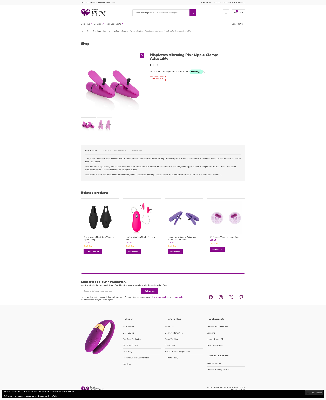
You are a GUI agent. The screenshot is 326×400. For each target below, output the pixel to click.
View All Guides (214, 363)
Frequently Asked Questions (177, 351)
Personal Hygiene (214, 345)
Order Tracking (171, 339)
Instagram (204, 2)
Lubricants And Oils (215, 339)
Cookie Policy (52, 396)
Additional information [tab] (114, 150)
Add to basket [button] (92, 252)
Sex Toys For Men (131, 345)
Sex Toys (85, 23)
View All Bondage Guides (218, 369)
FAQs (225, 2)
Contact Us (170, 345)
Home (83, 31)
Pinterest (210, 2)
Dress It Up (237, 23)
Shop (89, 31)
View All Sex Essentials (217, 326)
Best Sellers (128, 333)
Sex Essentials (113, 23)
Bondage (98, 23)
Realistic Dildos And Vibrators (136, 357)
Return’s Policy (171, 357)
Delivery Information (174, 333)
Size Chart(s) (234, 2)
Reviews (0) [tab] (137, 150)
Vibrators (124, 31)
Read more (133, 252)
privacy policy (178, 297)
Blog (243, 2)
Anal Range (128, 351)
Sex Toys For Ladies (111, 31)
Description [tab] (91, 150)
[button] (142, 55)
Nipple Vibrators (136, 31)
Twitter (207, 2)
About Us (217, 2)
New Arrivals (128, 326)
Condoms (211, 333)
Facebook (201, 2)
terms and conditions (161, 297)
